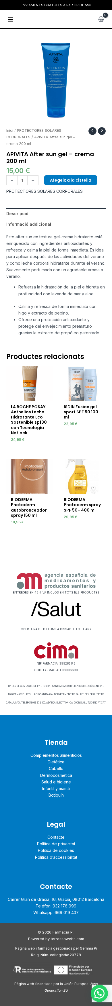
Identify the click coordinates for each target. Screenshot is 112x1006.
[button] (99, 993)
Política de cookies (56, 850)
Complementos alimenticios (56, 755)
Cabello (56, 768)
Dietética (56, 761)
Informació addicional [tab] (28, 224)
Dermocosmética (56, 775)
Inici (9, 130)
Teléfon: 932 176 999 (56, 905)
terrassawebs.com (67, 938)
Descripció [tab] (17, 213)
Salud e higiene (56, 781)
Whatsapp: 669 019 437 (56, 912)
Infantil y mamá (56, 788)
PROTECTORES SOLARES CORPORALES (44, 191)
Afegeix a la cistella (70, 180)
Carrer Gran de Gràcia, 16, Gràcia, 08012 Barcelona (56, 899)
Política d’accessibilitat (56, 857)
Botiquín (56, 795)
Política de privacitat (56, 843)
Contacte (56, 837)
